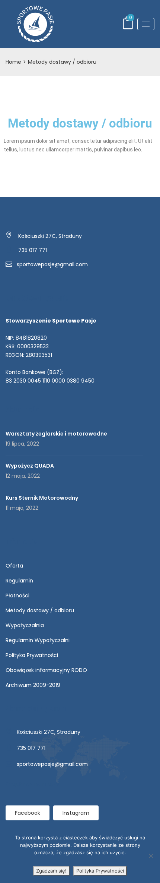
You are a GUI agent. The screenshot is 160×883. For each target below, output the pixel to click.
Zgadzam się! (51, 871)
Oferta (14, 565)
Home (13, 62)
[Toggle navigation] (145, 24)
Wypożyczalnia (25, 625)
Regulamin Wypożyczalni (38, 640)
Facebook (27, 813)
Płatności (17, 595)
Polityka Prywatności (32, 655)
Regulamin (19, 580)
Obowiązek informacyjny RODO (46, 670)
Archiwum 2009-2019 (33, 685)
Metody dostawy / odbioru (40, 610)
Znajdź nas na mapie (32, 784)
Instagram (76, 813)
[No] (150, 856)
